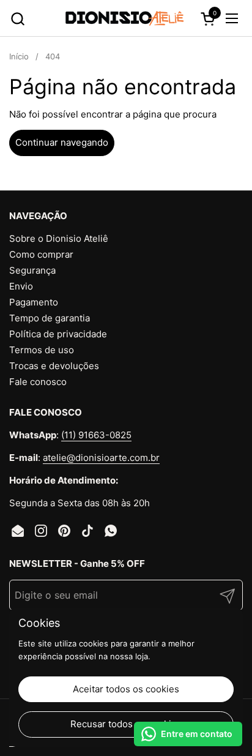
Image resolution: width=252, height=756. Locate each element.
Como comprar (41, 254)
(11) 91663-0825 (96, 435)
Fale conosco (38, 381)
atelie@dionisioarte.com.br (101, 457)
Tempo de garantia (49, 318)
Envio (21, 286)
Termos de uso (41, 350)
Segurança (32, 270)
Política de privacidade (58, 334)
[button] (17, 18)
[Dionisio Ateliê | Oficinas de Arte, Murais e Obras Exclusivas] (124, 18)
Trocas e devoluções (54, 366)
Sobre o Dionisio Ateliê (58, 238)
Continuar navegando (61, 142)
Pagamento (33, 302)
